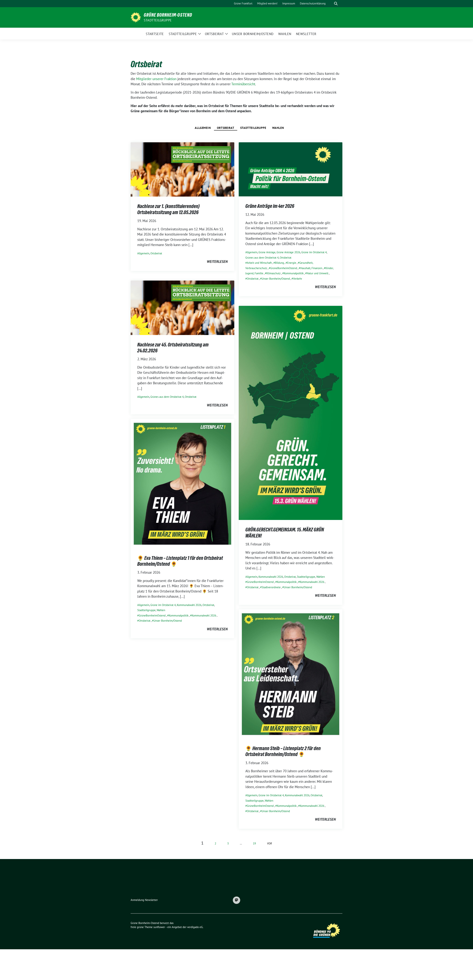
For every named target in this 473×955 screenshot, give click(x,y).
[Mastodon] (236, 900)
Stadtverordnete (271, 587)
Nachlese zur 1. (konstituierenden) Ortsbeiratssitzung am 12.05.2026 (168, 209)
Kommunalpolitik (294, 273)
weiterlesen (217, 261)
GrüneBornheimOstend (283, 268)
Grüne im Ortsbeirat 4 (314, 252)
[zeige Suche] (335, 3)
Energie (291, 262)
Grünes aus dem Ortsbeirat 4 (262, 257)
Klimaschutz (273, 273)
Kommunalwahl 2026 (270, 576)
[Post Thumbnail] (182, 169)
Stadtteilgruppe (158, 20)
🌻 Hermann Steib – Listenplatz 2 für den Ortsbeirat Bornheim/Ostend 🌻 (283, 751)
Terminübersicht (243, 84)
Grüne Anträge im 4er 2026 (269, 206)
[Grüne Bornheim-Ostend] (136, 17)
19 (254, 843)
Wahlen (278, 128)
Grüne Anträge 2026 (288, 252)
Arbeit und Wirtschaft (259, 262)
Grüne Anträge (266, 252)
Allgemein (203, 128)
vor (269, 843)
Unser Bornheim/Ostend (276, 278)
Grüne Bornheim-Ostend (168, 15)
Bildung (279, 262)
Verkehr (297, 278)
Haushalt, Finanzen (311, 268)
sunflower (159, 927)
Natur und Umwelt (317, 273)
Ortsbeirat (225, 128)
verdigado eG (195, 927)
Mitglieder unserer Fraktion (156, 79)
